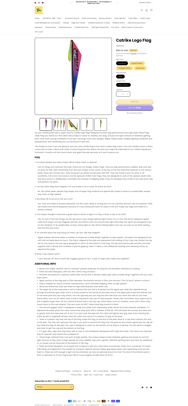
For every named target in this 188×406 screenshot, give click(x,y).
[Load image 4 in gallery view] (87, 124)
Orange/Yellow (125, 68)
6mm (121, 76)
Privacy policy (69, 405)
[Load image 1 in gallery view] (46, 124)
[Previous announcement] (71, 3)
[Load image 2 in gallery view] (59, 124)
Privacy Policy (76, 375)
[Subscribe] (71, 387)
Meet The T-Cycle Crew (93, 375)
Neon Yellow (124, 85)
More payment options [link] (135, 113)
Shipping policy (94, 405)
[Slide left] (37, 124)
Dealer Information (62, 371)
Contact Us (77, 371)
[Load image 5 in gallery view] (100, 124)
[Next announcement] (117, 3)
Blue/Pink (123, 63)
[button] (141, 10)
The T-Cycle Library (100, 371)
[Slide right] (110, 124)
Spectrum (141, 68)
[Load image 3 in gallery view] (73, 124)
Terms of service (81, 405)
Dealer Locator (111, 375)
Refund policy (57, 405)
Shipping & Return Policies (121, 371)
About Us (87, 371)
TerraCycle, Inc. (45, 405)
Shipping (133, 53)
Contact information (108, 405)
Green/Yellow (138, 63)
